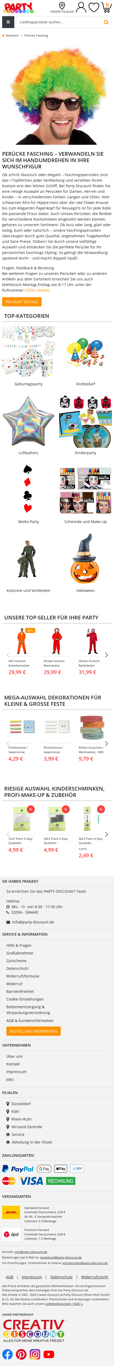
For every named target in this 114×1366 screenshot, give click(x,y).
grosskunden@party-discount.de (85, 1263)
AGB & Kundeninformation (30, 1020)
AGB (9, 1276)
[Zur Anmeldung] (81, 7)
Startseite (12, 35)
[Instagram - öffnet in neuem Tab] (35, 1353)
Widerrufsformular (23, 976)
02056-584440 (37, 290)
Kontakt (13, 1063)
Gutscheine (16, 960)
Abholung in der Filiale (32, 1142)
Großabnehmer (20, 953)
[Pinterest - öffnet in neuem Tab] (21, 1353)
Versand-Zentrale (26, 1126)
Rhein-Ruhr (21, 1119)
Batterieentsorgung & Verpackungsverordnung (28, 1009)
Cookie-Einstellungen (25, 999)
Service (18, 1134)
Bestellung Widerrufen (33, 1031)
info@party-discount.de (33, 922)
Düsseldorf (21, 1103)
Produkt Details (22, 301)
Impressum (16, 1071)
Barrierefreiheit (20, 991)
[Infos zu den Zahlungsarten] (57, 1176)
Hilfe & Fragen (19, 945)
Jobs (10, 1079)
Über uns (14, 1056)
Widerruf (14, 983)
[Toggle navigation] (8, 22)
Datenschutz (17, 968)
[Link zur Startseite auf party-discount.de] (18, 7)
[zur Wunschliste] (94, 7)
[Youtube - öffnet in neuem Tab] (48, 1353)
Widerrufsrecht (94, 1276)
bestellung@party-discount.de (61, 1257)
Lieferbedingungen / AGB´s (63, 1304)
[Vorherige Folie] (7, 655)
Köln (15, 1111)
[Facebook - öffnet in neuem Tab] (7, 1353)
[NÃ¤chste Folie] (106, 655)
